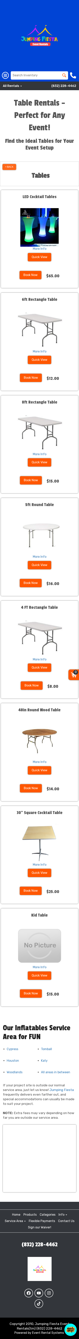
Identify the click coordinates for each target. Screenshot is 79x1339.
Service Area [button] (14, 1221)
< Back (9, 167)
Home (16, 1214)
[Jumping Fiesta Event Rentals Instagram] (49, 1293)
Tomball (46, 1049)
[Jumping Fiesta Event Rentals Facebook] (28, 1293)
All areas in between (55, 1072)
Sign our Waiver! (39, 1227)
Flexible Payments (42, 1221)
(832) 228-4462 (63, 86)
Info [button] (61, 1214)
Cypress (12, 1049)
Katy (44, 1060)
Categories (47, 1214)
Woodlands (14, 1072)
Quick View (39, 257)
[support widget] (70, 1330)
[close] (76, 1305)
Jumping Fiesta (61, 1090)
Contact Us (66, 1221)
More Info (39, 249)
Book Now (30, 275)
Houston (13, 1060)
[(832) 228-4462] (73, 75)
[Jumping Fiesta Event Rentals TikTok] (39, 1303)
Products (30, 1214)
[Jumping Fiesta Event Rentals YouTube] (39, 1293)
